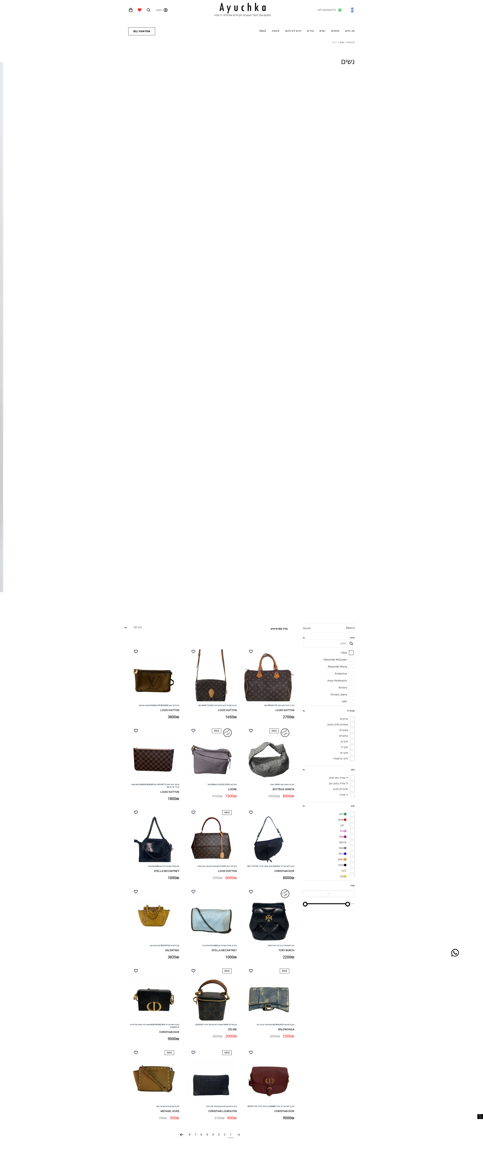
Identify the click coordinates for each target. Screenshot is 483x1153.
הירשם (241, 351)
